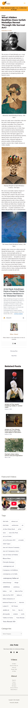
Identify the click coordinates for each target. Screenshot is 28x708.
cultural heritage (7, 582)
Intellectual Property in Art (9, 602)
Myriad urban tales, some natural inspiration (14, 454)
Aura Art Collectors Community (11, 547)
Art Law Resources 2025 (9, 540)
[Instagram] (13, 343)
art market (21, 540)
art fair (19, 529)
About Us (14, 680)
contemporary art (8, 566)
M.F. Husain (15, 606)
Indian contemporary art (9, 598)
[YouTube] (17, 652)
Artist (4, 533)
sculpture (15, 614)
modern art (6, 610)
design (16, 582)
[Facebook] (11, 652)
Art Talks (14, 671)
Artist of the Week (13, 532)
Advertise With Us (14, 687)
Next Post (14, 356)
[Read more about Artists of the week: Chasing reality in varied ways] (14, 385)
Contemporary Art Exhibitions (10, 570)
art (22, 525)
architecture (15, 525)
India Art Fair (19, 591)
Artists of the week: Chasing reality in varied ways (13, 405)
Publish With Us (14, 689)
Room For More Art (14, 665)
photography (6, 614)
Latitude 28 (5, 606)
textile (22, 614)
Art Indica (14, 663)
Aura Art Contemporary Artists (11, 551)
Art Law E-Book (7, 536)
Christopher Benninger (8, 562)
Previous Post (13, 351)
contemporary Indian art (11, 578)
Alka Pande (6, 525)
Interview (21, 602)
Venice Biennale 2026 (9, 621)
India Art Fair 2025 (8, 595)
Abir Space (14, 685)
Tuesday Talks (14, 669)
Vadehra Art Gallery (8, 618)
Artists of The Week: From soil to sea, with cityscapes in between (13, 431)
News (13, 610)
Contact (14, 682)
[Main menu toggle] (24, 3)
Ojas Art (20, 610)
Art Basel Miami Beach (9, 529)
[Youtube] (15, 343)
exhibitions (16, 587)
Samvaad (14, 667)
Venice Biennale (20, 617)
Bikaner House (7, 558)
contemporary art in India (10, 574)
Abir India (5, 521)
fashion (5, 591)
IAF (11, 591)
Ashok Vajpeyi (6, 544)
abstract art (14, 521)
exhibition (6, 587)
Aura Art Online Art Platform (10, 555)
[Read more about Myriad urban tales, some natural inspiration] (14, 445)
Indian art (19, 595)
